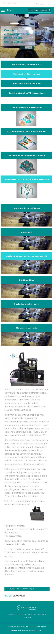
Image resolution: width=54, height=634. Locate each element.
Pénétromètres (26, 280)
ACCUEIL (11, 614)
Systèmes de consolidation (27, 208)
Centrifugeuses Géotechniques (27, 107)
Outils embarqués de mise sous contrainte (26, 256)
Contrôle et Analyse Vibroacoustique (27, 93)
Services (32, 614)
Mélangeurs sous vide (26, 328)
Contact (27, 618)
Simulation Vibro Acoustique (26, 83)
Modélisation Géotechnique (26, 74)
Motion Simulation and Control (27, 64)
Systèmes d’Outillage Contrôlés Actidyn (26, 131)
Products (21, 614)
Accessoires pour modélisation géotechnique (27, 179)
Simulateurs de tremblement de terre (27, 155)
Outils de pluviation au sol (26, 304)
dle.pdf (8, 595)
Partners (41, 614)
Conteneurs (26, 232)
